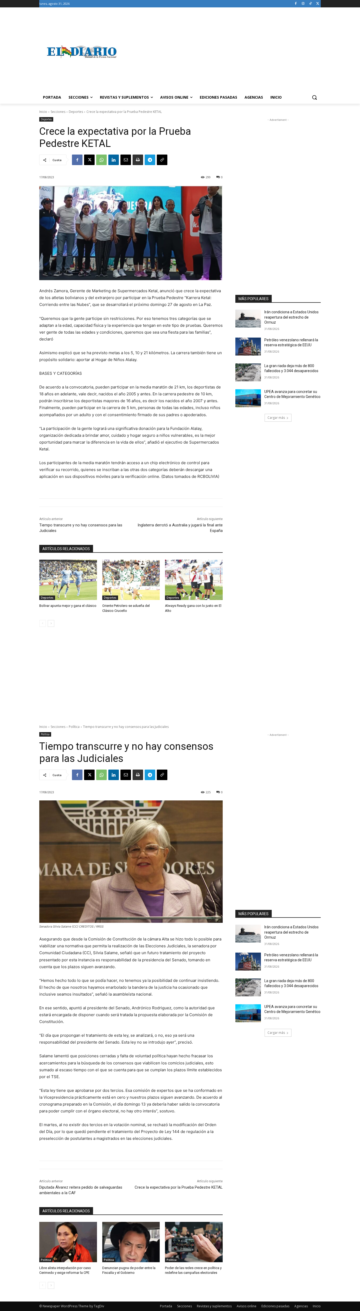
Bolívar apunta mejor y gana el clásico (67, 606)
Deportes (76, 111)
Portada (166, 1306)
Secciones (58, 111)
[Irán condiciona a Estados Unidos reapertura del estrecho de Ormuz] (248, 319)
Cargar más (276, 417)
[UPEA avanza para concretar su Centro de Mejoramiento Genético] (248, 398)
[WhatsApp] (101, 160)
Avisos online (246, 1306)
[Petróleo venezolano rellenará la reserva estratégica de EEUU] (248, 347)
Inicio (43, 111)
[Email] (125, 160)
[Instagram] (303, 4)
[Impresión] (138, 160)
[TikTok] (310, 4)
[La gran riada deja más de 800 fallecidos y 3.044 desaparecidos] (248, 372)
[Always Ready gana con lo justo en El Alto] (194, 580)
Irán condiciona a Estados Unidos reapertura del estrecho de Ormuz (291, 317)
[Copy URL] (162, 160)
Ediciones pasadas (275, 1306)
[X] (318, 4)
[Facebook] (296, 4)
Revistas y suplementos (214, 1306)
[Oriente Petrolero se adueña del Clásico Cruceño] (131, 580)
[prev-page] (42, 623)
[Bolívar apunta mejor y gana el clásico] (68, 580)
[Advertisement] (222, 52)
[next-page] (51, 623)
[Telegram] (150, 160)
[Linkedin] (113, 160)
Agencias (301, 1306)
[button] (314, 97)
